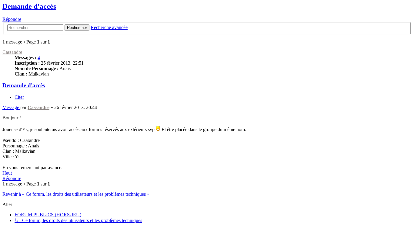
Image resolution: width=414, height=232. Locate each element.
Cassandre (12, 52)
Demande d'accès (29, 6)
